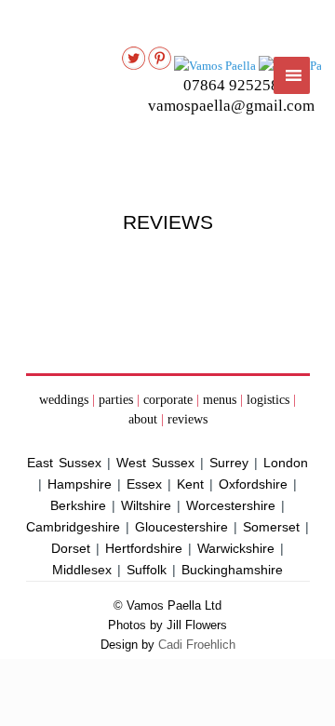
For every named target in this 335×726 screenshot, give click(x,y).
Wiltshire (146, 505)
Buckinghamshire (232, 569)
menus (219, 400)
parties (116, 400)
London (285, 462)
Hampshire (79, 484)
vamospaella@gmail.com (231, 105)
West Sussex (155, 462)
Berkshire (78, 505)
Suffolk (147, 569)
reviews (188, 419)
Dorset (70, 548)
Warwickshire (236, 548)
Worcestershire (230, 505)
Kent (190, 484)
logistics (268, 400)
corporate (168, 400)
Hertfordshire (143, 548)
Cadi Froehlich (196, 645)
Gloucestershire (181, 526)
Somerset (271, 526)
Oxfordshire (253, 484)
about (142, 419)
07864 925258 (231, 85)
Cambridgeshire (73, 526)
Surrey (228, 462)
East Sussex (64, 462)
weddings (63, 400)
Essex (144, 484)
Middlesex (82, 569)
